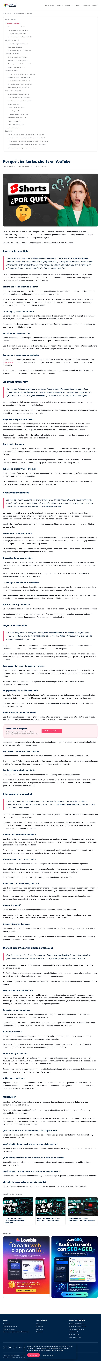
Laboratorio (86, 5)
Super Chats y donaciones (16, 124)
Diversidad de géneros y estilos (17, 60)
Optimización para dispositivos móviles (20, 84)
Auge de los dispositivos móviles (18, 44)
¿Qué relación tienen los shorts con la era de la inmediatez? (26, 138)
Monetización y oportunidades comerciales (19, 111)
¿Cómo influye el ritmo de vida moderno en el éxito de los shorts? (28, 141)
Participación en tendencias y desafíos (20, 101)
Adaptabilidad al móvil (12, 40)
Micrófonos (39, 1326)
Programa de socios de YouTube (18, 114)
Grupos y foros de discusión (16, 107)
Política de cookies (9, 1329)
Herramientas (49, 5)
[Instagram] (20, 1347)
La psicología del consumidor (17, 33)
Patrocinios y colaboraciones (17, 117)
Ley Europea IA (74, 1332)
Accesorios (39, 1332)
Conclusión (8, 131)
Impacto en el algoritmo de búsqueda (19, 50)
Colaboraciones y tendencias (17, 67)
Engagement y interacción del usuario (19, 77)
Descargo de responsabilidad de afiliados (16, 1332)
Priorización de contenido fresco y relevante (21, 74)
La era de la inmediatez (12, 23)
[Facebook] (5, 1347)
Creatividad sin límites (12, 54)
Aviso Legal (6, 1324)
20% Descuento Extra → (51, 731)
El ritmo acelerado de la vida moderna (19, 27)
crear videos (8, 362)
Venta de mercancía (14, 121)
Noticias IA (59, 5)
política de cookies (58, 1350)
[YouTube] (24, 1347)
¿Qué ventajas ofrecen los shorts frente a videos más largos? (27, 144)
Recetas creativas (74, 1334)
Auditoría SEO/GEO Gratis (77, 1324)
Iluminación (39, 1329)
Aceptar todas (33, 1355)
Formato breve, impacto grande (17, 57)
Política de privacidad (10, 1326)
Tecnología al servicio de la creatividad (20, 64)
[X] (15, 1347)
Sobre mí (95, 5)
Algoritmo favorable (11, 70)
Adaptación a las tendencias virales (19, 80)
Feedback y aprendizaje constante (18, 87)
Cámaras (39, 1324)
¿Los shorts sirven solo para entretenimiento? (22, 148)
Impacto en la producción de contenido (20, 37)
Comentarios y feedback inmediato (18, 94)
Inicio (4, 13)
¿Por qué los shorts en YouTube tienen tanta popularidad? (26, 134)
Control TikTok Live (75, 1337)
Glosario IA (68, 5)
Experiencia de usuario (15, 47)
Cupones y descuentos (76, 1329)
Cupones (77, 5)
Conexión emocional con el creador (19, 97)
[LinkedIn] (10, 1347)
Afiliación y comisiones (15, 128)
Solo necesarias (48, 1355)
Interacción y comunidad (13, 91)
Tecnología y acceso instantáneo (18, 30)
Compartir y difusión (14, 104)
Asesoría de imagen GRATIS (77, 1326)
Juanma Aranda (8, 166)
